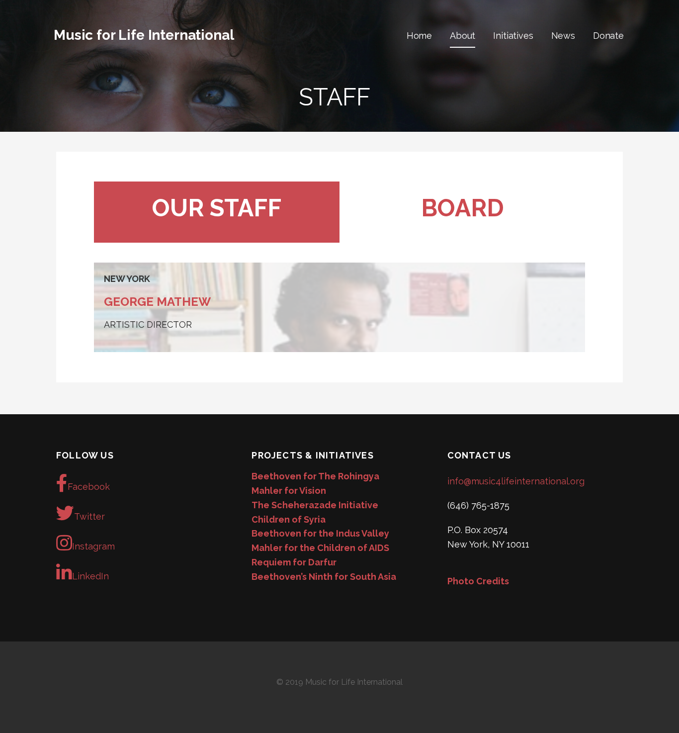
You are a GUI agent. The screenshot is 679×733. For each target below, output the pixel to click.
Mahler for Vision (289, 490)
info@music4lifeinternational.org (516, 481)
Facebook (89, 486)
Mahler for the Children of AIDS (320, 548)
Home (419, 35)
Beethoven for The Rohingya (315, 476)
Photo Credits (478, 581)
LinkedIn (90, 576)
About (462, 35)
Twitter (89, 516)
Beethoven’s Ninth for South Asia (324, 576)
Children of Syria (289, 519)
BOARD (462, 208)
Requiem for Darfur (294, 562)
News (563, 35)
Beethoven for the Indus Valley (320, 533)
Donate (608, 35)
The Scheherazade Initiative (315, 505)
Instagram (93, 546)
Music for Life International (144, 35)
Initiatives (513, 35)
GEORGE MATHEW (157, 301)
